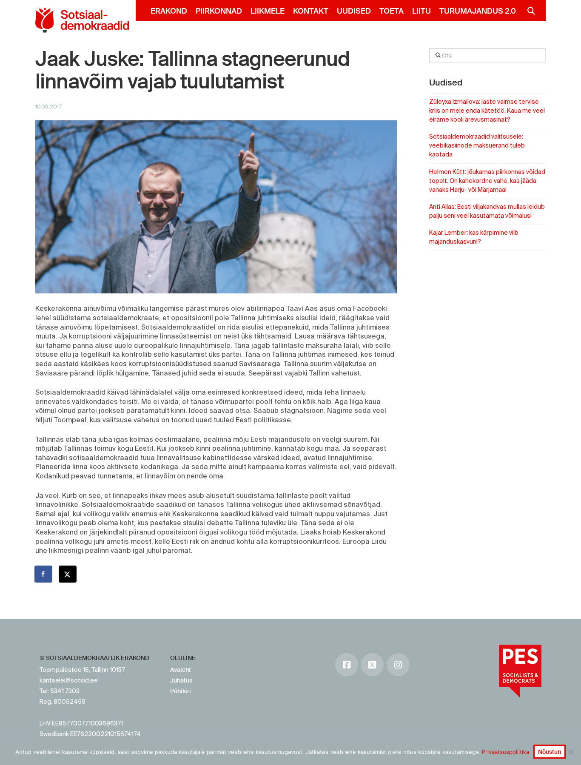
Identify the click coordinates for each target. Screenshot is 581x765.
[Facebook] (346, 664)
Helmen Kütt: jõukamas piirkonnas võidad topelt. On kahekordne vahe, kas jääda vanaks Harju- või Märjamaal (487, 180)
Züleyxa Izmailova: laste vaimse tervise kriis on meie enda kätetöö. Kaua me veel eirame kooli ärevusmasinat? (487, 110)
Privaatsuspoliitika (505, 751)
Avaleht (180, 670)
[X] (372, 664)
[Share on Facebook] (43, 574)
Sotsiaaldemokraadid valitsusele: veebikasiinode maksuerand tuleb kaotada (477, 145)
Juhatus (181, 680)
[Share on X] (68, 574)
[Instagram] (398, 664)
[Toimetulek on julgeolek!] (82, 20)
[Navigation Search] (527, 10)
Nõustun (549, 752)
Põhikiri (180, 691)
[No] (570, 752)
